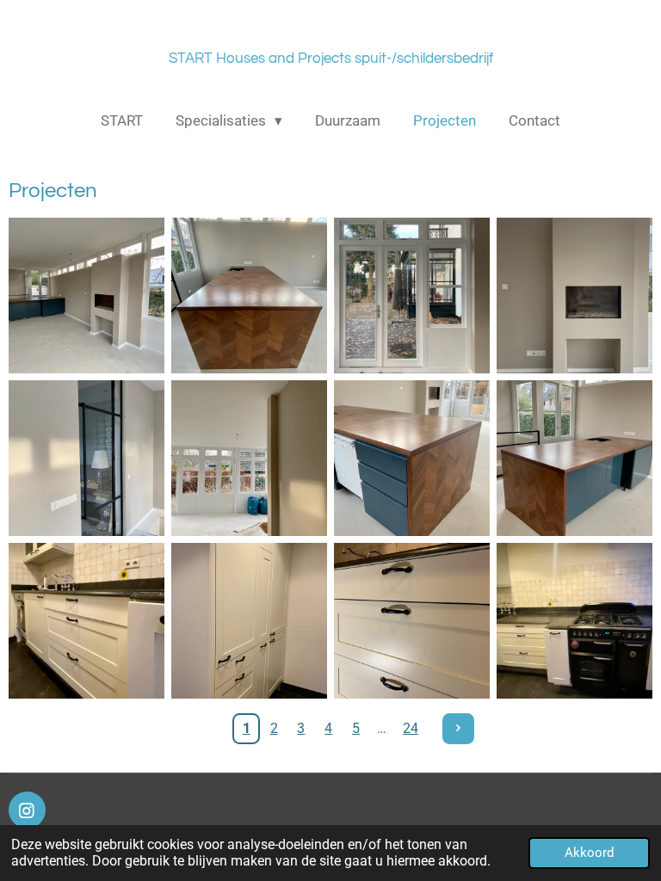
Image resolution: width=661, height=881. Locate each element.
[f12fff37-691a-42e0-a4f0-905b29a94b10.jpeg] (249, 620)
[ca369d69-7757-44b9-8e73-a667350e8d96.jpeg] (249, 295)
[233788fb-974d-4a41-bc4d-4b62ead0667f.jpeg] (86, 620)
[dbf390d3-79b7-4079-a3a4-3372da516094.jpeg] (574, 620)
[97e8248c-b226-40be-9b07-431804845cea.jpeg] (86, 458)
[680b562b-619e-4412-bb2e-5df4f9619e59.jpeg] (411, 620)
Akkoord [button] (589, 852)
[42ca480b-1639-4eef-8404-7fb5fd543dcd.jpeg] (249, 458)
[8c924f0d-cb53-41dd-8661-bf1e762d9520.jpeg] (411, 458)
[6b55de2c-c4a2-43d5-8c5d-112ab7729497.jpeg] (411, 295)
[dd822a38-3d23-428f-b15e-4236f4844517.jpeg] (86, 295)
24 (410, 728)
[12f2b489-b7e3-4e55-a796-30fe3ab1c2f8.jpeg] (574, 458)
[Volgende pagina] (458, 729)
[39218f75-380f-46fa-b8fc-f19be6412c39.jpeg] (574, 295)
